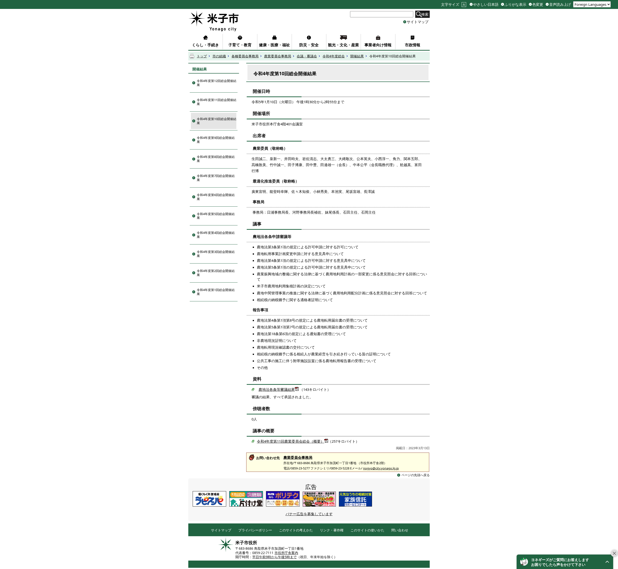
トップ (202, 56)
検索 (424, 14)
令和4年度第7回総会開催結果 (216, 178)
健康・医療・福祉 (274, 44)
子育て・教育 (240, 44)
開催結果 (357, 56)
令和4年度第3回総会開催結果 (216, 254)
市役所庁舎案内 (286, 553)
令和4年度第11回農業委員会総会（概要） (290, 441)
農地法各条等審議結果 (277, 389)
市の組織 (219, 56)
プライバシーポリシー (255, 530)
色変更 (537, 4)
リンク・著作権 (332, 530)
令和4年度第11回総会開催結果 (216, 102)
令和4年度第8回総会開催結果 (216, 159)
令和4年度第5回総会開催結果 (216, 216)
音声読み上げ (560, 4)
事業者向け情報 (378, 44)
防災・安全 (309, 44)
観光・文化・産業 (343, 44)
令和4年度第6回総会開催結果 (216, 197)
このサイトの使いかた (367, 530)
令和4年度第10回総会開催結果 (216, 121)
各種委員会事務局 (245, 56)
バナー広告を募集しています (309, 513)
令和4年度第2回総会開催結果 (216, 273)
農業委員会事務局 (277, 56)
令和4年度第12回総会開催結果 (216, 83)
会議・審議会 (307, 56)
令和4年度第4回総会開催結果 (216, 234)
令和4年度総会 (334, 56)
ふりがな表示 (515, 4)
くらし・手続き (205, 44)
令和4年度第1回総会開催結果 (216, 292)
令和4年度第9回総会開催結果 (216, 139)
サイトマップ (417, 21)
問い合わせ (399, 530)
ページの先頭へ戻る (415, 475)
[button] (565, 562)
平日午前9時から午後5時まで (274, 557)
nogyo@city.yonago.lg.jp (381, 468)
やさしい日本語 (486, 4)
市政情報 (412, 44)
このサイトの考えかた (296, 530)
